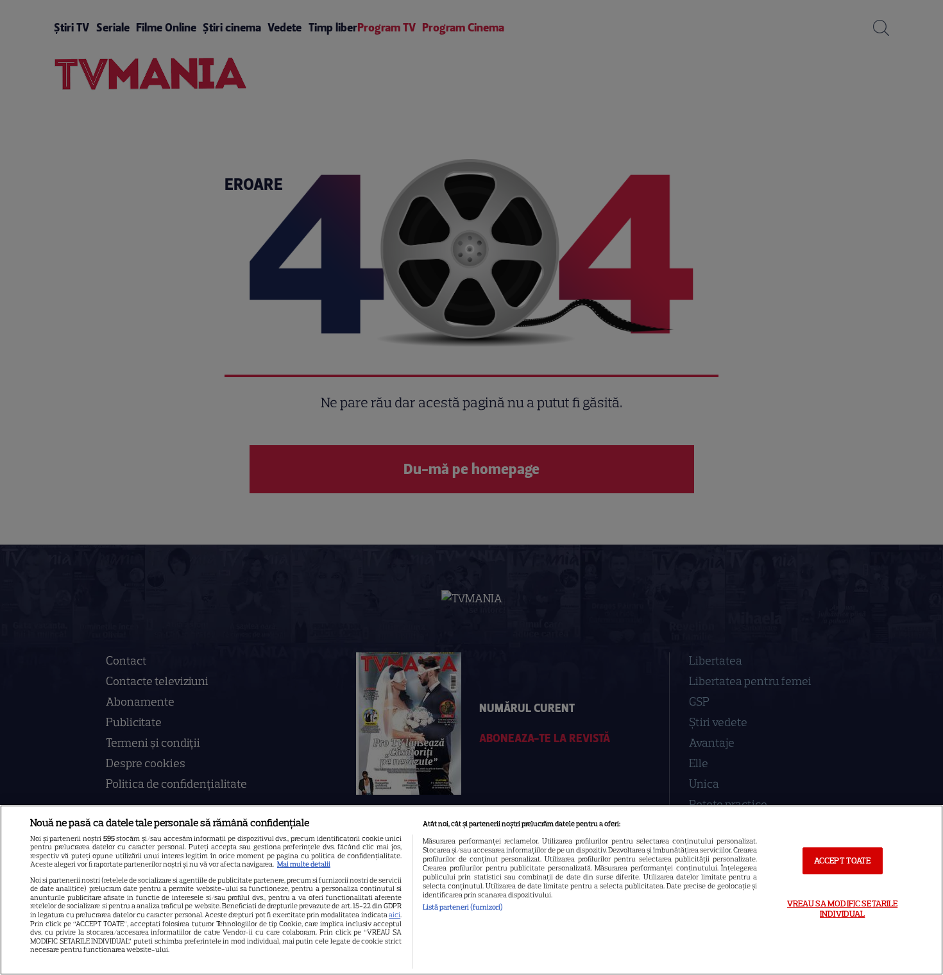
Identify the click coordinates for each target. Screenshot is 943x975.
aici (394, 914)
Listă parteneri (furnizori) (463, 907)
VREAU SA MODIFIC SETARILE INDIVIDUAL (842, 909)
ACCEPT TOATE (842, 860)
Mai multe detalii (303, 864)
